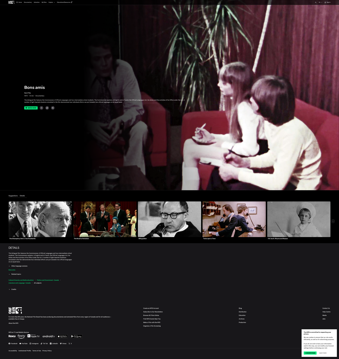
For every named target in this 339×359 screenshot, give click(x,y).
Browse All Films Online (151, 315)
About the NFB (13, 323)
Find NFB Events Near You (151, 319)
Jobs (323, 319)
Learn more (322, 353)
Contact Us (326, 308)
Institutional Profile (24, 351)
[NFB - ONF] (11, 2)
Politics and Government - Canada (48, 280)
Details (22, 196)
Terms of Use (36, 351)
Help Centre (326, 312)
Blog (240, 308)
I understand (310, 353)
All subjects (37, 283)
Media (324, 315)
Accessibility (13, 351)
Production (242, 322)
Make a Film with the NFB (151, 322)
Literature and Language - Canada (20, 283)
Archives (241, 319)
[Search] (316, 2)
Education (242, 315)
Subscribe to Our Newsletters (153, 312)
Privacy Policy (47, 351)
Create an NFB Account (151, 308)
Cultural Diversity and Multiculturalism (21, 280)
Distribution (242, 312)
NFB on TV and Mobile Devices (19, 332)
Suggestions (13, 196)
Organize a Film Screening (152, 326)
